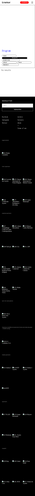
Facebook (5, 117)
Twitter (4, 123)
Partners (21, 120)
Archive (20, 117)
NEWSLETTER (7, 101)
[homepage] (6, 2)
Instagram (5, 120)
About (19, 123)
